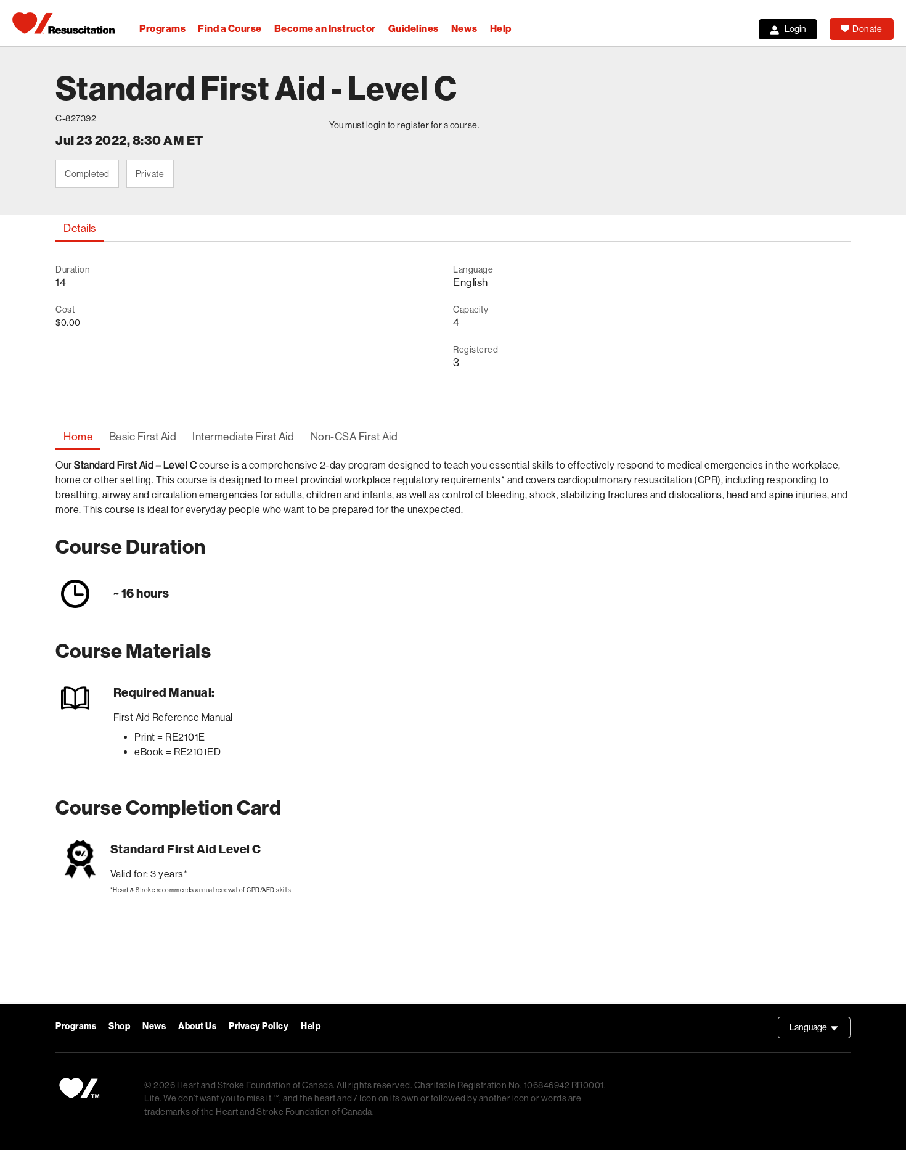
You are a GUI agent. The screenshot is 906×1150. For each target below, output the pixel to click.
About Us (197, 1026)
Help (501, 29)
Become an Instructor (325, 29)
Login (795, 29)
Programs (162, 29)
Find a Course (230, 29)
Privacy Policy (258, 1026)
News (464, 29)
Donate (867, 29)
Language (820, 1030)
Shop (119, 1026)
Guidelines (413, 29)
